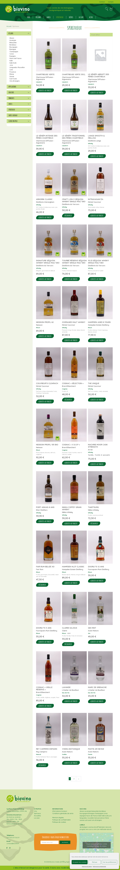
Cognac (65, 389)
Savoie (11, 76)
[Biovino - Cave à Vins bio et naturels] (17, 9)
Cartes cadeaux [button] (13, 115)
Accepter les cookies (80, 862)
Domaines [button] (11, 98)
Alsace (11, 38)
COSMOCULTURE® (93, 827)
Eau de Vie (65, 693)
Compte (110, 2)
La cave (81, 17)
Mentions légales (58, 818)
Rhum (38, 327)
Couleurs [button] (11, 92)
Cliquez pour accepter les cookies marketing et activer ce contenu (96, 845)
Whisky (90, 143)
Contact (102, 2)
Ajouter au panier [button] (45, 90)
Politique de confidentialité (99, 866)
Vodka (64, 754)
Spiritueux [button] (12, 110)
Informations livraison (59, 811)
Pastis (90, 754)
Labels (49, 17)
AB (81, 827)
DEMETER (102, 827)
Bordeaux (12, 45)
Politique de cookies (87, 866)
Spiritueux (59, 17)
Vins (28, 17)
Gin (89, 633)
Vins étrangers (14, 81)
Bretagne (12, 49)
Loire (11, 70)
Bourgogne (13, 47)
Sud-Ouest (13, 79)
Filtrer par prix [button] (13, 121)
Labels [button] (10, 104)
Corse (11, 54)
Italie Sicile (12, 63)
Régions (38, 17)
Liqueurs (39, 82)
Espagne (12, 56)
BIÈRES (71, 17)
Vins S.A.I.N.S (89, 829)
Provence (12, 72)
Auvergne (12, 40)
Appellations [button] (12, 87)
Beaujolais (13, 42)
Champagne (13, 52)
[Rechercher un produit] (106, 9)
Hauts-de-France (15, 58)
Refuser (94, 862)
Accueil (9, 26)
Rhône (11, 74)
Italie (11, 61)
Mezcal (38, 754)
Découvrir (68, 215)
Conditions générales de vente (62, 813)
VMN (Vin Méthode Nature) (103, 829)
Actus (91, 17)
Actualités (37, 816)
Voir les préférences (109, 862)
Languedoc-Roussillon (17, 67)
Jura (11, 65)
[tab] (19, 33)
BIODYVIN (85, 827)
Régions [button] (11, 33)
